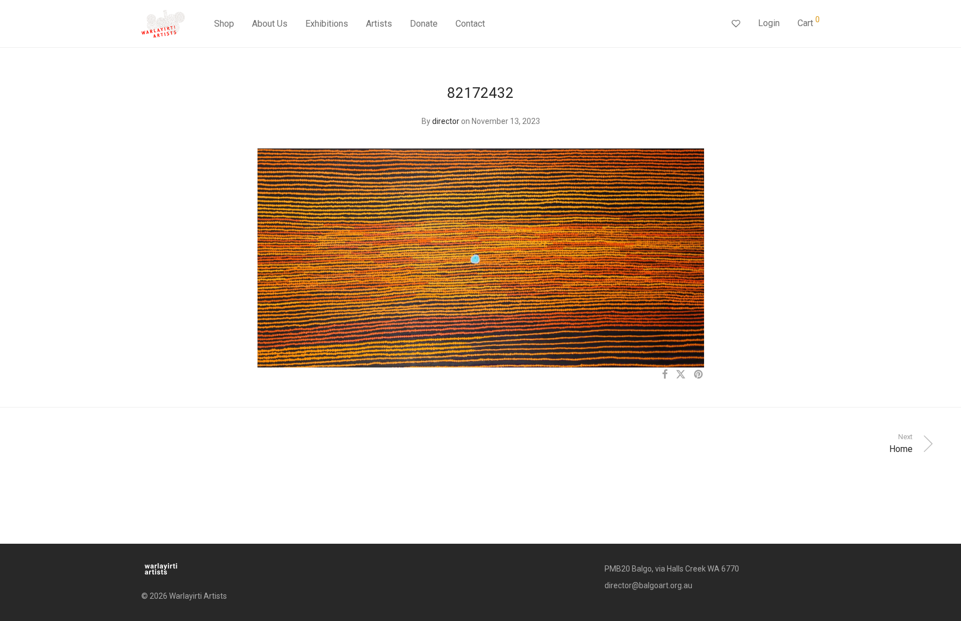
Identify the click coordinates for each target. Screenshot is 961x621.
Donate (424, 23)
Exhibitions (326, 23)
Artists (379, 23)
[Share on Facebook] (664, 374)
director (445, 121)
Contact (470, 23)
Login (769, 23)
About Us (270, 23)
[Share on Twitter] (681, 374)
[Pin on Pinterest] (699, 374)
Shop (224, 23)
